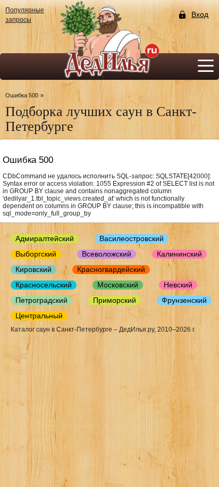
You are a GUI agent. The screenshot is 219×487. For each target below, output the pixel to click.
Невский (178, 284)
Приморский (114, 300)
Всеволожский (106, 254)
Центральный (39, 315)
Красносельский (43, 284)
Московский (117, 284)
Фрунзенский (184, 300)
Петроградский (41, 300)
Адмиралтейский (44, 238)
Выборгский (35, 254)
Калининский (179, 254)
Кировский (33, 269)
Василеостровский (131, 238)
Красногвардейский (111, 269)
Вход (199, 15)
